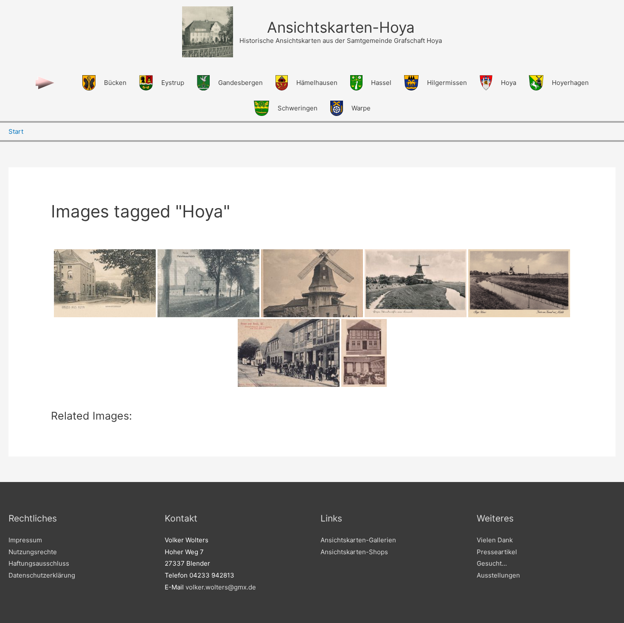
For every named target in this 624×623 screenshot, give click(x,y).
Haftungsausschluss (38, 563)
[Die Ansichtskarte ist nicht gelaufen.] (312, 283)
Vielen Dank (495, 540)
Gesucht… (492, 563)
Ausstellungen (498, 575)
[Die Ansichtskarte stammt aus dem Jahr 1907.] (208, 283)
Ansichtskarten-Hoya (341, 27)
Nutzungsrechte (32, 552)
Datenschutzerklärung (41, 575)
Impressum (25, 540)
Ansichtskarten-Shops (354, 552)
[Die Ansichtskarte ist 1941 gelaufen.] (416, 283)
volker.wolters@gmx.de (221, 587)
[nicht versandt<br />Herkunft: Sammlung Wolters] (289, 353)
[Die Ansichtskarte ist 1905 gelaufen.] (105, 283)
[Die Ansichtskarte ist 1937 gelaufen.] (519, 283)
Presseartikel (497, 552)
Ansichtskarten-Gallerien (358, 540)
